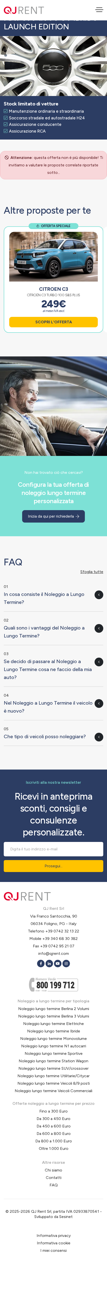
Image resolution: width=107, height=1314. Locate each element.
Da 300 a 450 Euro (53, 1118)
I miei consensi (53, 1250)
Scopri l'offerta (53, 322)
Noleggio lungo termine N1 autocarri (53, 1046)
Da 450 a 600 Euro (54, 1126)
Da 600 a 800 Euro (54, 1133)
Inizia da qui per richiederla (51, 516)
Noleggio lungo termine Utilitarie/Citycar (53, 1075)
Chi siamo (53, 1170)
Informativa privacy (54, 1235)
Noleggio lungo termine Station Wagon (53, 1061)
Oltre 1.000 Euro (53, 1148)
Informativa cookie (53, 1243)
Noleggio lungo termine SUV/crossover (53, 1068)
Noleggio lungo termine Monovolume (53, 1038)
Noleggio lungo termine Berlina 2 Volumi (53, 1008)
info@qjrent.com (53, 953)
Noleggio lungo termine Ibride (53, 1031)
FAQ (54, 1185)
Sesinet (66, 1216)
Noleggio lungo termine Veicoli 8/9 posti (53, 1083)
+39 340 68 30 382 (60, 938)
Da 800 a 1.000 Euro (53, 1141)
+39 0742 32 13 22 (62, 931)
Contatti (53, 1177)
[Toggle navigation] (99, 10)
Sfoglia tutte (91, 571)
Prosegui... (53, 866)
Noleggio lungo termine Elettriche (53, 1023)
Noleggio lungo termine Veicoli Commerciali (53, 1090)
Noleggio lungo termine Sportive (54, 1053)
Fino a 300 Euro (53, 1111)
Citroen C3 (53, 289)
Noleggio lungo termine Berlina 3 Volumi (53, 1016)
